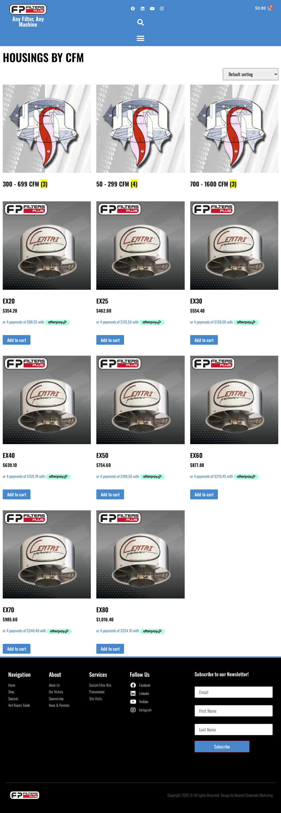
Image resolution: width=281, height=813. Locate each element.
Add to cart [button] (16, 340)
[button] (140, 22)
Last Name (203, 721)
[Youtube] (152, 8)
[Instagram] (162, 8)
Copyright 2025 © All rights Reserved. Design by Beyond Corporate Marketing (220, 795)
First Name (203, 703)
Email (199, 684)
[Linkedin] (142, 8)
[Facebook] (133, 8)
